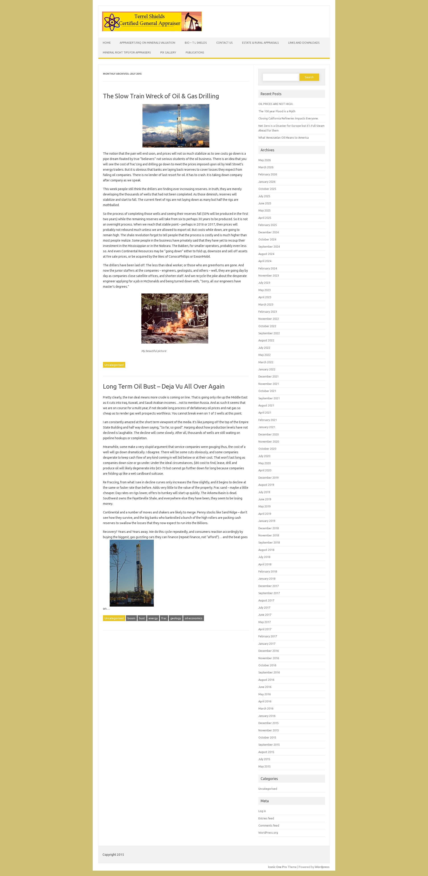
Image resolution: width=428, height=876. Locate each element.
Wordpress (322, 866)
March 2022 (265, 362)
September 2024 (269, 246)
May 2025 (264, 210)
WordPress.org (268, 832)
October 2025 (267, 188)
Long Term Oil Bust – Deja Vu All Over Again (164, 386)
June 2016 (264, 686)
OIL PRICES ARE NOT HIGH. (275, 103)
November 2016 (268, 658)
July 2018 (264, 556)
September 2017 (269, 593)
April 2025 (264, 217)
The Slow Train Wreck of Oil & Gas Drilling (161, 95)
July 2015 (264, 759)
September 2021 (269, 398)
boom (131, 618)
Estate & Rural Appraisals (260, 42)
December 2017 (268, 585)
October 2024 (267, 239)
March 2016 (265, 708)
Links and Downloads (303, 42)
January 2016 (266, 715)
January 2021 (266, 427)
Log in (262, 810)
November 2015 (268, 730)
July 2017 (264, 607)
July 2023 (264, 282)
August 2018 (266, 549)
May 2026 (264, 160)
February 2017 (267, 636)
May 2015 (264, 766)
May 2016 (264, 694)
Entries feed (266, 818)
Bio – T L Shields (196, 42)
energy (153, 618)
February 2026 (267, 174)
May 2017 (264, 622)
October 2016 (267, 665)
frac (164, 618)
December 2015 (268, 722)
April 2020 (264, 470)
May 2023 (264, 289)
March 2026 (265, 167)
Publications (195, 52)
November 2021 (268, 383)
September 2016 (269, 672)
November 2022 (268, 318)
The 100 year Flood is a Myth (276, 111)
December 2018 (268, 528)
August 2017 (266, 600)
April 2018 (264, 564)
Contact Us (224, 42)
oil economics (193, 618)
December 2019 (268, 477)
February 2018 (267, 571)
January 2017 (266, 643)
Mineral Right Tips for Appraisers (127, 52)
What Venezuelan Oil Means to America (283, 137)
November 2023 (268, 275)
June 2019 (264, 499)
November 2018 (268, 535)
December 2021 (268, 376)
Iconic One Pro (277, 866)
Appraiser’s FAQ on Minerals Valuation (147, 42)
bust (142, 618)
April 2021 (264, 412)
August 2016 (266, 679)
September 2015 (269, 744)
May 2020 (264, 463)
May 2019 (264, 506)
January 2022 (266, 369)
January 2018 (266, 578)
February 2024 (267, 268)
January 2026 (266, 181)
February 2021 (267, 419)
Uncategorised (114, 364)
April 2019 (264, 513)
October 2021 (267, 390)
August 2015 (266, 751)
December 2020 (268, 434)
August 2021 (266, 405)
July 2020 (264, 455)
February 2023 (267, 311)
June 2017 (264, 614)
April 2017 (264, 629)
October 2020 (267, 448)
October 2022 (267, 326)
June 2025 (264, 203)
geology (175, 618)
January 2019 (266, 520)
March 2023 (265, 304)
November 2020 (268, 441)
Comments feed (268, 825)
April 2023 (264, 297)
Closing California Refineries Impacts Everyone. (288, 118)
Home (107, 42)
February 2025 (267, 224)
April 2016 (264, 701)
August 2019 (266, 484)
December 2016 (268, 650)
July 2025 (264, 196)
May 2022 (264, 354)
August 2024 (266, 253)
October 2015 (267, 737)
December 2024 (268, 232)
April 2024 (264, 261)
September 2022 (269, 333)
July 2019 (264, 492)
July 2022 (264, 347)
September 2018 (269, 542)
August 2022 (266, 340)
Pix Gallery (168, 52)
